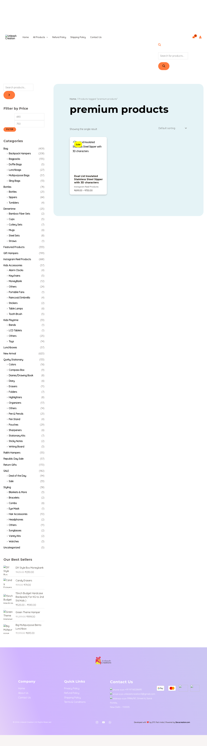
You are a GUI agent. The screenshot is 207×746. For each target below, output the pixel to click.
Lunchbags (15, 169)
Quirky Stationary (13, 359)
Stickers (13, 303)
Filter (9, 129)
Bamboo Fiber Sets (19, 213)
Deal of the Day (17, 475)
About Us (23, 692)
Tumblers (14, 202)
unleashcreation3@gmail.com (139, 693)
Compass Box (16, 369)
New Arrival (9, 353)
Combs (13, 503)
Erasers (13, 386)
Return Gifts (10, 464)
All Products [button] (39, 37)
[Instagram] (97, 722)
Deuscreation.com (182, 722)
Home (26, 37)
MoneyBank (15, 281)
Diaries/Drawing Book (21, 375)
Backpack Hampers (20, 153)
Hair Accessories (18, 514)
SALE (6, 470)
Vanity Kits (15, 535)
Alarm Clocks (16, 270)
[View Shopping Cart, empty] (193, 37)
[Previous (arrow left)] (4, 743)
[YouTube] (103, 722)
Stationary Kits (17, 435)
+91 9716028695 (133, 689)
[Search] (163, 66)
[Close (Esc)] (31, 738)
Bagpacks (14, 158)
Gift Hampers (10, 253)
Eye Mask (14, 508)
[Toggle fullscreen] (13, 738)
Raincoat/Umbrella (19, 297)
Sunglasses (15, 530)
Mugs (12, 230)
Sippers (13, 197)
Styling (7, 487)
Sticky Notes (16, 441)
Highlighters (15, 397)
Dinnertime (9, 208)
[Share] (22, 738)
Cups (12, 219)
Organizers (15, 402)
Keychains (14, 275)
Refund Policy (59, 37)
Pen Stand (14, 419)
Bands (12, 324)
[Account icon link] (200, 37)
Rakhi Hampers (11, 452)
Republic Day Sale (13, 458)
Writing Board (16, 446)
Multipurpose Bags (19, 175)
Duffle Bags (15, 164)
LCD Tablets (15, 330)
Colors (12, 364)
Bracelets (14, 497)
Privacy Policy (71, 688)
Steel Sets (14, 235)
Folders (13, 391)
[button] (46, 37)
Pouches (13, 424)
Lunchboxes (10, 347)
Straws (13, 240)
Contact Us (96, 37)
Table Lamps (16, 308)
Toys (11, 341)
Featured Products (14, 247)
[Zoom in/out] (4, 738)
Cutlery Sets (15, 224)
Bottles (7, 186)
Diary (12, 380)
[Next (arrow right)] (13, 743)
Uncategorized (11, 547)
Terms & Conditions (75, 701)
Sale (11, 481)
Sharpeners (15, 430)
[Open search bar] (159, 45)
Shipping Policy (78, 37)
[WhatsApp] (110, 722)
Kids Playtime (10, 320)
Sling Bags (14, 180)
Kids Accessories (12, 265)
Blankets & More (18, 492)
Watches (14, 541)
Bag (5, 148)
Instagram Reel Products (17, 259)
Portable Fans (16, 292)
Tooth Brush (15, 313)
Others (13, 286)
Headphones (16, 519)
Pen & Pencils (16, 413)
